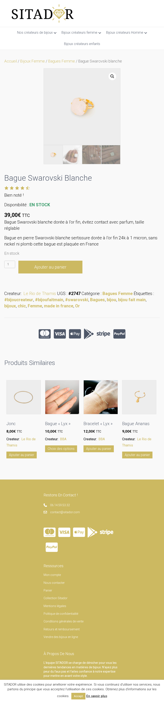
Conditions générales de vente (63, 621)
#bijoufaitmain (49, 299)
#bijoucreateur (18, 299)
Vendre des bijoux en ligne (61, 637)
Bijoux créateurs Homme (124, 33)
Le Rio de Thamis (39, 293)
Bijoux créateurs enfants (82, 44)
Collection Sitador (55, 598)
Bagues (97, 299)
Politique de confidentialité (61, 613)
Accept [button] (78, 696)
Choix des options (61, 449)
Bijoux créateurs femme (79, 33)
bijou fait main (132, 299)
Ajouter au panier (50, 267)
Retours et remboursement (62, 629)
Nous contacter (54, 582)
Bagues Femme (61, 61)
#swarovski (76, 299)
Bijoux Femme (32, 61)
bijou (111, 299)
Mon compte (52, 575)
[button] (112, 76)
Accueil (10, 61)
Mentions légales (55, 606)
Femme (35, 305)
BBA (63, 439)
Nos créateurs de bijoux (35, 33)
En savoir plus (96, 696)
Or (77, 305)
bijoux (10, 305)
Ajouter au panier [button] (21, 455)
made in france (58, 305)
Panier (48, 590)
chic (22, 305)
